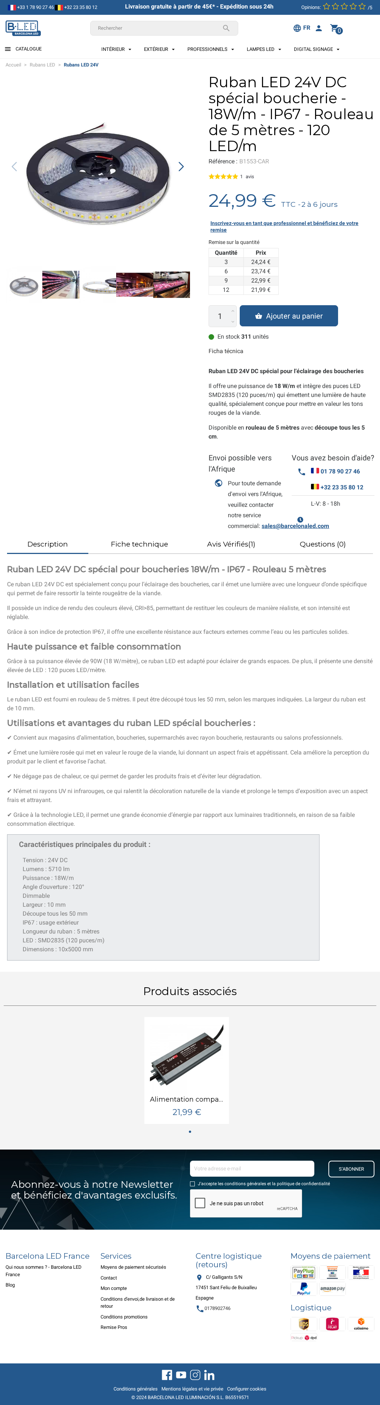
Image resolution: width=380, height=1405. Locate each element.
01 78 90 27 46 (340, 471)
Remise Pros (114, 1327)
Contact (109, 1278)
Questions (323, 544)
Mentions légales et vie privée (192, 1389)
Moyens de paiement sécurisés (133, 1267)
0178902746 (213, 1308)
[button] (181, 167)
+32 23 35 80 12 (80, 7)
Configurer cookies (246, 1389)
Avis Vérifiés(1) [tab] (231, 544)
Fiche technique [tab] (139, 544)
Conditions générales (136, 1389)
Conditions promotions (124, 1317)
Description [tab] (47, 544)
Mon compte (114, 1288)
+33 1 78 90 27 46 (35, 7)
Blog (10, 1285)
